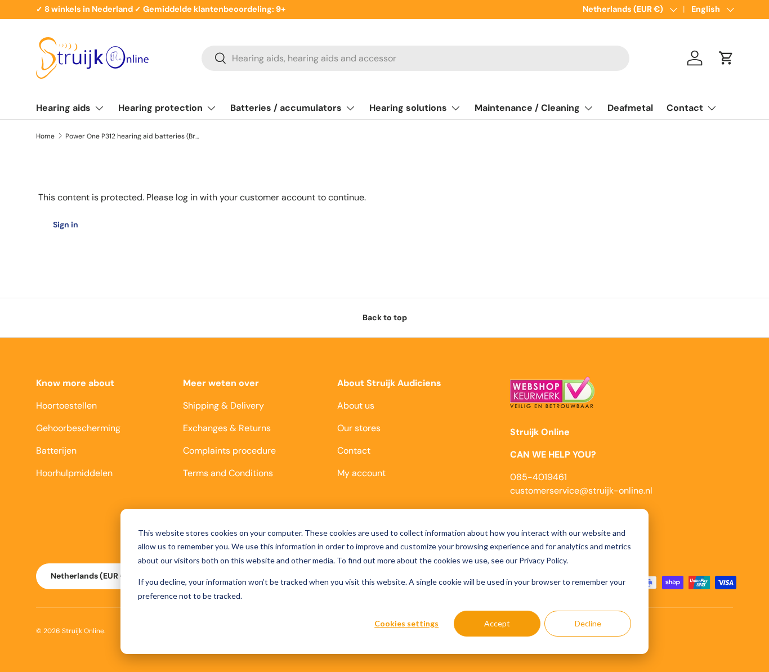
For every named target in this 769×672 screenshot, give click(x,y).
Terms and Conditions (228, 473)
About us (355, 405)
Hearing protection (160, 108)
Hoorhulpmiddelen (74, 473)
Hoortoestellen (66, 405)
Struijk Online (83, 630)
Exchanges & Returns (227, 428)
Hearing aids (63, 108)
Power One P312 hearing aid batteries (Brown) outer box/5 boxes (132, 136)
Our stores (359, 428)
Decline (588, 623)
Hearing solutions (408, 108)
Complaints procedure (229, 450)
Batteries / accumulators (286, 108)
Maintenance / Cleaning (527, 108)
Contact (685, 108)
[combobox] (415, 58)
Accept (497, 623)
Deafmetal (630, 108)
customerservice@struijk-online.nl (581, 490)
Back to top (385, 317)
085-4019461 (538, 477)
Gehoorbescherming (78, 428)
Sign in (65, 224)
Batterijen (56, 450)
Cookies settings (406, 623)
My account (361, 473)
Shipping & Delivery (223, 405)
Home (45, 136)
